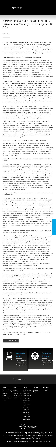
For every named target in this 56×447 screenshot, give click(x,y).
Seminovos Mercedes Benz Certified (18, 396)
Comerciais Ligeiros (17, 393)
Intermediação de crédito (7, 399)
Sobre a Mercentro (7, 390)
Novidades (45, 390)
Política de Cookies (7, 397)
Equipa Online (36, 392)
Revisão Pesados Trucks (27, 396)
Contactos (35, 390)
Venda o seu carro (17, 398)
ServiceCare (26, 418)
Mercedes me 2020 (27, 412)
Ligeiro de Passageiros (15, 390)
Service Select (26, 407)
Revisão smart (26, 393)
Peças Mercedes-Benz (27, 404)
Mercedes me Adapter (26, 409)
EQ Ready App (26, 414)
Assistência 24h (26, 398)
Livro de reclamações (35, 441)
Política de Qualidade (7, 392)
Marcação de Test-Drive (27, 401)
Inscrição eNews (26, 419)
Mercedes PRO (26, 416)
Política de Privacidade (5, 394)
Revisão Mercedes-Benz (27, 390)
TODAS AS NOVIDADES (11, 340)
